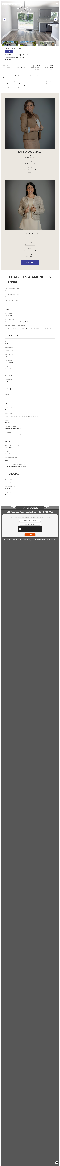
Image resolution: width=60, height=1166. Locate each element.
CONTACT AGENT (30, 262)
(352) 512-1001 (30, 245)
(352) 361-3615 (30, 163)
